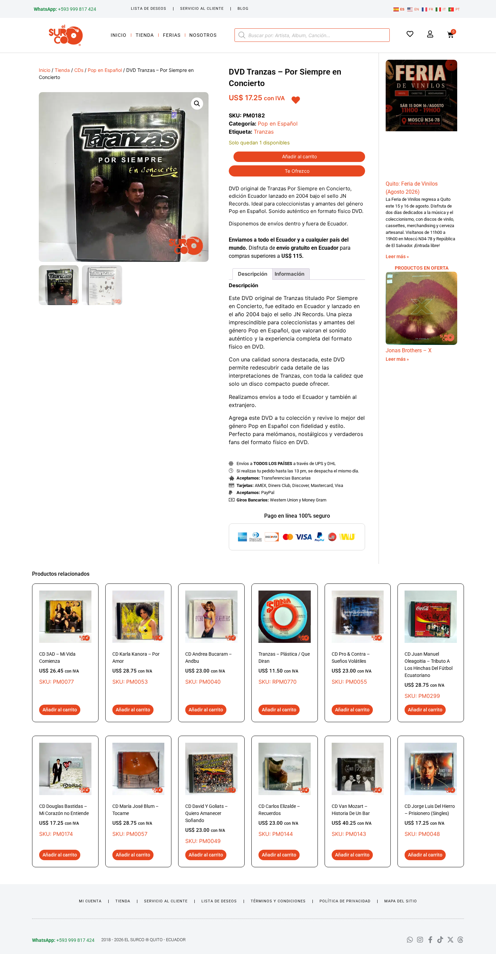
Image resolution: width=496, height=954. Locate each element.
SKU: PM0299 (428, 675)
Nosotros (203, 35)
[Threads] (460, 939)
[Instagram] (420, 939)
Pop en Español (105, 70)
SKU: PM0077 (59, 668)
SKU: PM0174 (64, 820)
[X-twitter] (450, 939)
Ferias (172, 35)
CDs (78, 70)
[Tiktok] (440, 939)
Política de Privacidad (345, 901)
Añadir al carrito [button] (60, 709)
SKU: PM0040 (208, 668)
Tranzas (264, 131)
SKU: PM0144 (279, 820)
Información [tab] (289, 274)
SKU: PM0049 (206, 823)
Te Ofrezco (297, 171)
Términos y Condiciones (278, 901)
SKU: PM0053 (136, 668)
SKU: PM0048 (430, 820)
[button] (197, 104)
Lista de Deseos (148, 8)
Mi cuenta (90, 901)
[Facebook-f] (430, 939)
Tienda (145, 35)
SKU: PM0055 (351, 668)
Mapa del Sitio (400, 901)
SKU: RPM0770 (284, 668)
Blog (243, 8)
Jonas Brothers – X (409, 350)
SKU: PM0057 (135, 820)
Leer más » (397, 256)
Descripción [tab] (252, 274)
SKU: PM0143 (351, 820)
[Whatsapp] (410, 939)
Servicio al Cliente (202, 8)
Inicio (119, 35)
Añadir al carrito (299, 156)
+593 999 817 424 (65, 9)
